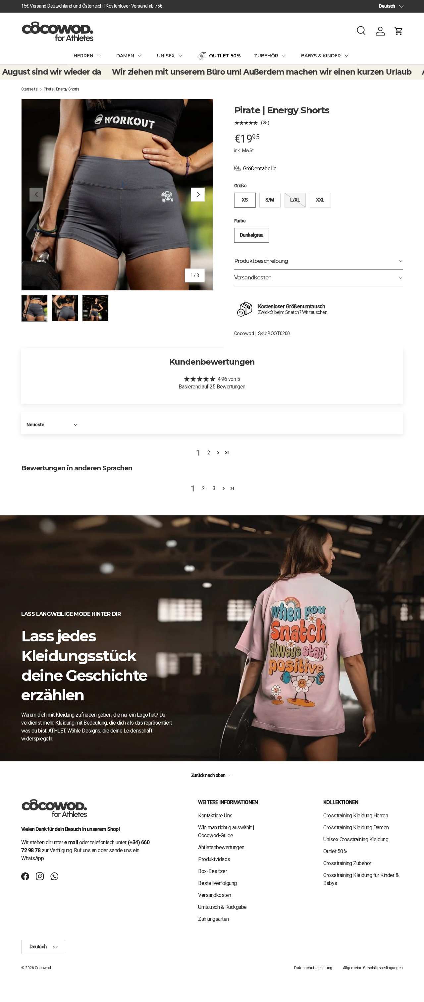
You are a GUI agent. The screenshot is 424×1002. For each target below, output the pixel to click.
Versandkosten (214, 895)
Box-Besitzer (212, 871)
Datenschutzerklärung (313, 968)
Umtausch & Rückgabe (222, 907)
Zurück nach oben (209, 775)
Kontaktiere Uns (215, 815)
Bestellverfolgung (217, 883)
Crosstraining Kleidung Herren (355, 815)
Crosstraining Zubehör (347, 863)
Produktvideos (214, 859)
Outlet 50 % (335, 851)
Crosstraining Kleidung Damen (356, 827)
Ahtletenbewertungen (221, 847)
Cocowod (244, 333)
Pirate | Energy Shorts (61, 89)
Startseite (29, 89)
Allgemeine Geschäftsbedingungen (373, 968)
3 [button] (214, 488)
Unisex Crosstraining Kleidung (355, 839)
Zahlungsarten (213, 919)
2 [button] (208, 452)
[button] (399, 31)
